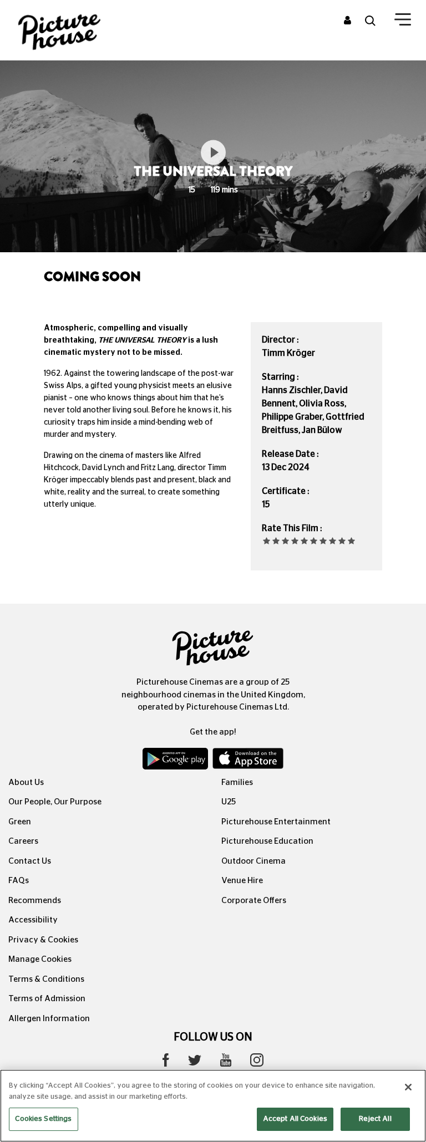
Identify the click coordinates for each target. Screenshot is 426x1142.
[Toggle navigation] (403, 21)
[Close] (408, 1087)
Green (19, 822)
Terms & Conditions (46, 979)
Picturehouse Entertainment (276, 822)
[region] (213, 1105)
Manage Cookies (40, 959)
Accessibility (33, 920)
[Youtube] (225, 1062)
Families (237, 782)
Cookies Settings (43, 1119)
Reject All (375, 1119)
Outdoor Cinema (253, 861)
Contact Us (29, 861)
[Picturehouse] (71, 30)
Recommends (34, 900)
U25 (228, 802)
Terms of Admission (46, 999)
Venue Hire (242, 880)
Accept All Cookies (295, 1119)
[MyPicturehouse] (347, 21)
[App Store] (247, 761)
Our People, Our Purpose (55, 802)
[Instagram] (256, 1062)
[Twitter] (194, 1063)
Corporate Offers (253, 900)
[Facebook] (166, 1062)
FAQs (18, 880)
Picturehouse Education (267, 841)
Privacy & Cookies (43, 940)
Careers (23, 841)
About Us (26, 782)
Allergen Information (49, 1018)
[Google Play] (176, 761)
